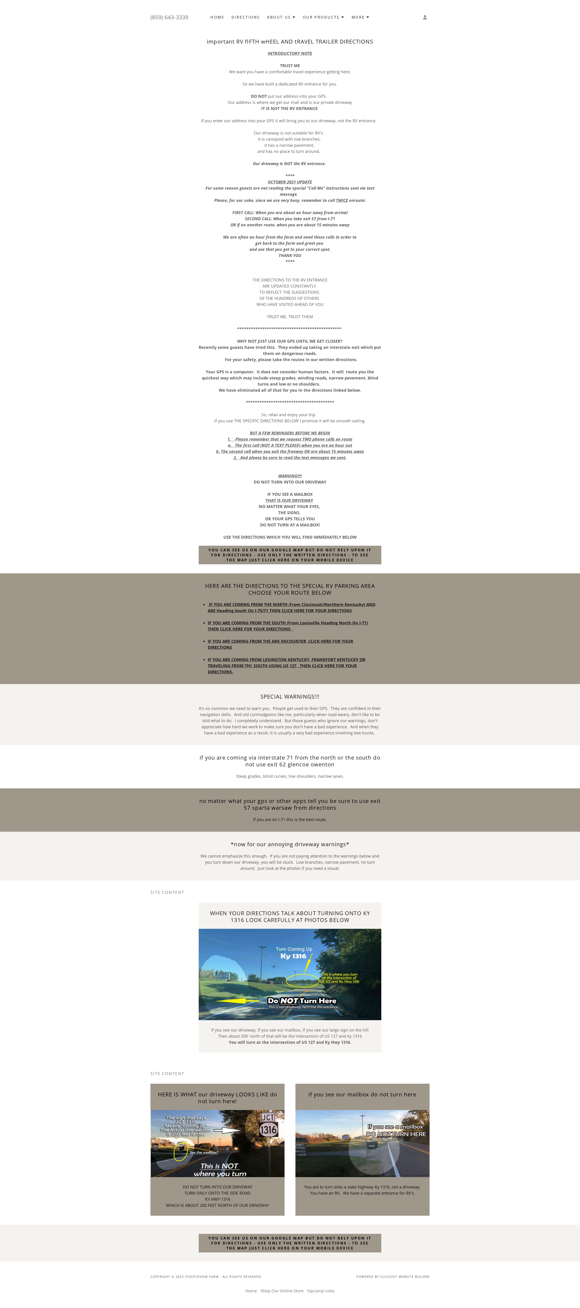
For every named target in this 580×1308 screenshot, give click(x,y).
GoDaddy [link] (388, 1276)
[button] (281, 17)
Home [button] (251, 1290)
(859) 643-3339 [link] (169, 17)
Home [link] (217, 17)
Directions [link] (246, 17)
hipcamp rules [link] (321, 1290)
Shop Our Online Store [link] (282, 1290)
